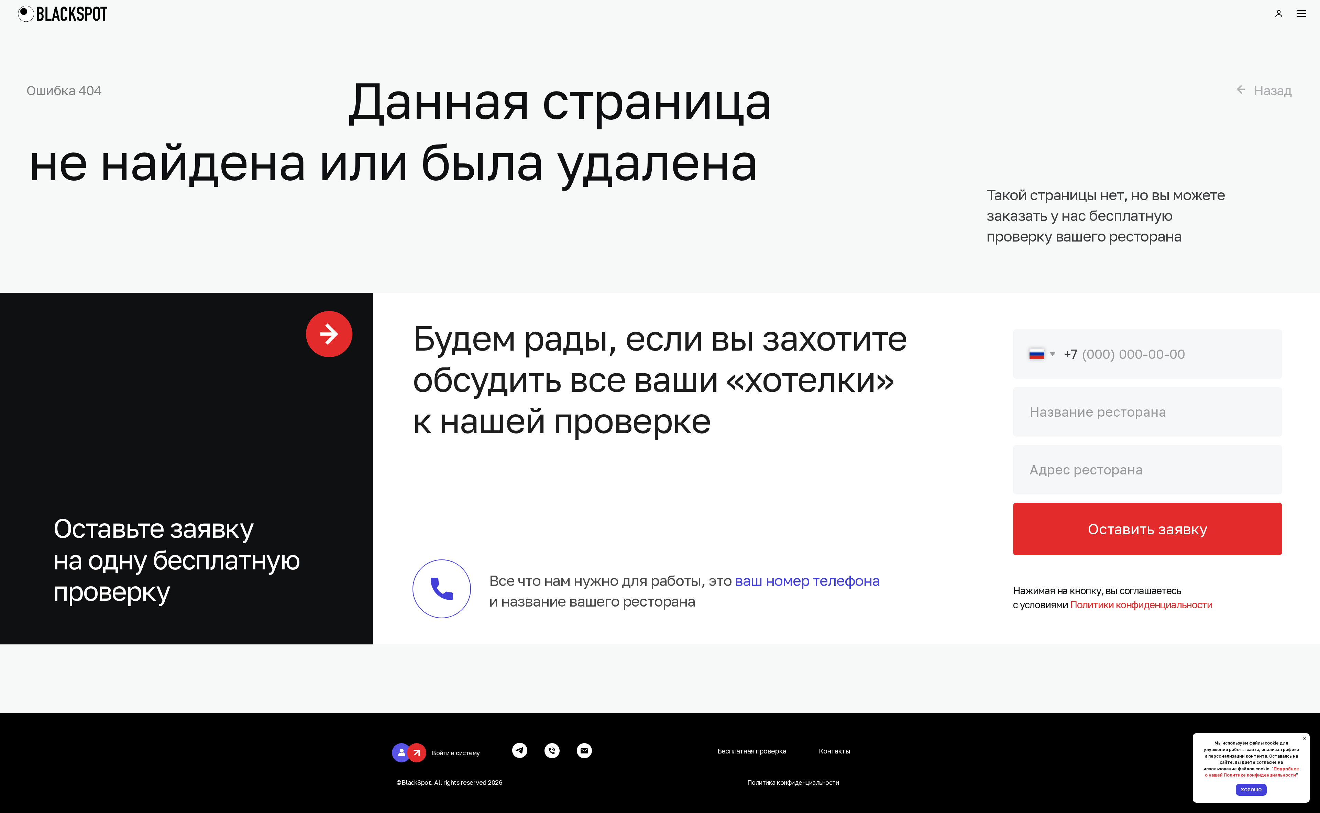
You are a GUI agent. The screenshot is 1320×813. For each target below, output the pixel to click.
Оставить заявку (1148, 529)
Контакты (834, 751)
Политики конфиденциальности (1141, 604)
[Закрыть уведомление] (1304, 738)
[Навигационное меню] (1301, 13)
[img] (1241, 90)
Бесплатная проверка (751, 751)
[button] (1279, 13)
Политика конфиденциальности (793, 782)
